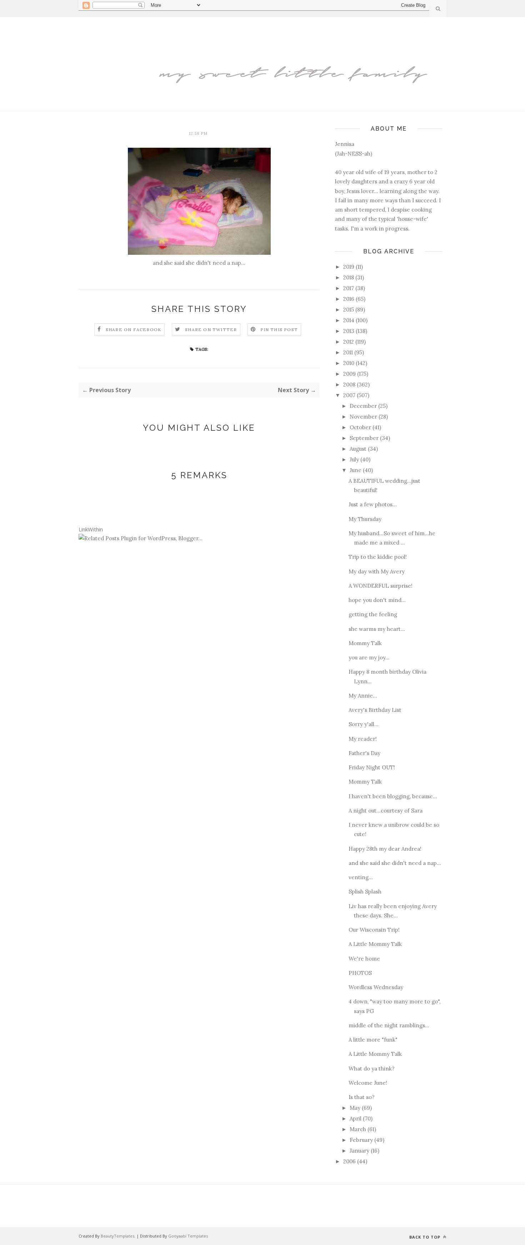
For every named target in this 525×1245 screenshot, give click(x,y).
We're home (364, 958)
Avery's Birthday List (375, 710)
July (354, 459)
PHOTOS (360, 973)
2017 (348, 288)
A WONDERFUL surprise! (380, 585)
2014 (348, 320)
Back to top (425, 1237)
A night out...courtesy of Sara (385, 810)
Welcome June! (368, 1082)
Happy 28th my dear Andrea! (385, 848)
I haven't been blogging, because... (393, 796)
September (364, 438)
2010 (348, 363)
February (361, 1140)
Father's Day (364, 753)
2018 (348, 277)
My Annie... (363, 695)
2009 (349, 373)
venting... (361, 877)
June (355, 470)
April (355, 1118)
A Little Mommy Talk (375, 944)
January (359, 1150)
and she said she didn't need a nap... (395, 863)
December (363, 406)
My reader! (363, 738)
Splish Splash (365, 891)
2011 (348, 352)
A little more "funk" (373, 1039)
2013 (348, 331)
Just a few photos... (373, 504)
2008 (349, 384)
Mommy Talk (365, 643)
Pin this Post (279, 329)
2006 (349, 1161)
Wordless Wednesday (376, 987)
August (358, 448)
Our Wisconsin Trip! (374, 929)
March (358, 1129)
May (355, 1107)
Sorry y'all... (364, 724)
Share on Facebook (133, 329)
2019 (348, 266)
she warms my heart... (377, 629)
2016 (348, 298)
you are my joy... (369, 657)
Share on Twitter (211, 329)
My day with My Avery (377, 571)
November (363, 416)
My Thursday (365, 519)
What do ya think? (372, 1068)
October (360, 427)
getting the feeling (373, 614)
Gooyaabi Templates (188, 1236)
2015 (348, 309)
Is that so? (362, 1097)
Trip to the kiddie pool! (378, 556)
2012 (348, 341)
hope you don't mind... (377, 600)
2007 (349, 395)
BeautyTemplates (117, 1236)
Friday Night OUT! (372, 767)
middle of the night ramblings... (389, 1025)
